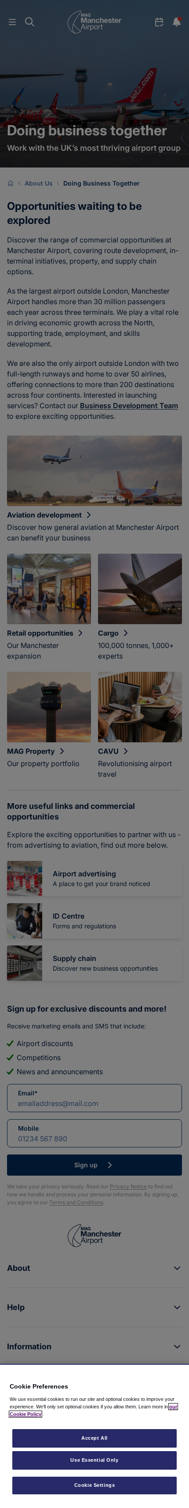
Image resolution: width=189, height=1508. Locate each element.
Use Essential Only (94, 1460)
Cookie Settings (94, 1485)
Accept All (94, 1438)
